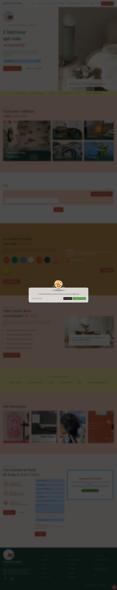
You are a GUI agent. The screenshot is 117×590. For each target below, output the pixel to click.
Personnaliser (67, 298)
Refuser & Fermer (37, 298)
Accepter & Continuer (79, 298)
